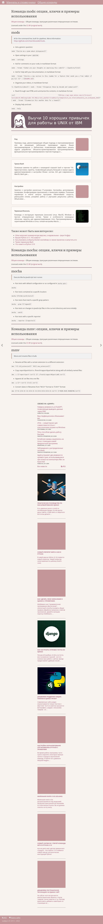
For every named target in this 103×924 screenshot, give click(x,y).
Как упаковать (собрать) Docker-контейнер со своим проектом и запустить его (46, 240)
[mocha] (101, 202)
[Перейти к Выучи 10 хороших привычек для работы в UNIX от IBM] (51, 120)
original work (36, 25)
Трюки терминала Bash (24, 242)
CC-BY (28, 25)
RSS (64, 466)
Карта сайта (15, 918)
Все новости (42, 466)
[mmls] (2, 202)
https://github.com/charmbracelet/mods (29, 41)
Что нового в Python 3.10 (25, 244)
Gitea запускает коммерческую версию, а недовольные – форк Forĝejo (42, 235)
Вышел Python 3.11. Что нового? (27, 238)
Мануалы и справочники (21, 2)
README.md (28, 78)
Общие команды (47, 2)
